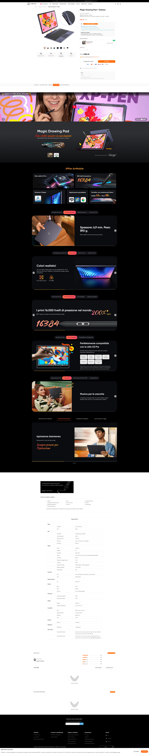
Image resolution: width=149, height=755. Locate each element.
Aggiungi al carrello (89, 61)
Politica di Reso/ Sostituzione (73, 734)
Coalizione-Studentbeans (89, 743)
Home (36, 6)
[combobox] (86, 75)
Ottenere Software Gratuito (39, 739)
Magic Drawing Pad (42, 6)
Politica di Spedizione (72, 741)
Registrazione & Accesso (89, 739)
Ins (108, 735)
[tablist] (74, 85)
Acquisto (107, 61)
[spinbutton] (84, 50)
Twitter (109, 741)
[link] (31, 4)
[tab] (36, 85)
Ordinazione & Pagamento (56, 734)
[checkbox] (81, 42)
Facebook (109, 738)
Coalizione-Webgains (89, 741)
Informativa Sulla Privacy (72, 739)
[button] (35, 27)
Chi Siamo (86, 734)
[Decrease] (81, 50)
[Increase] (87, 50)
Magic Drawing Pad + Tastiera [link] (54, 6)
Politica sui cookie (116, 752)
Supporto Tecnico (37, 734)
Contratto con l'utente (72, 743)
